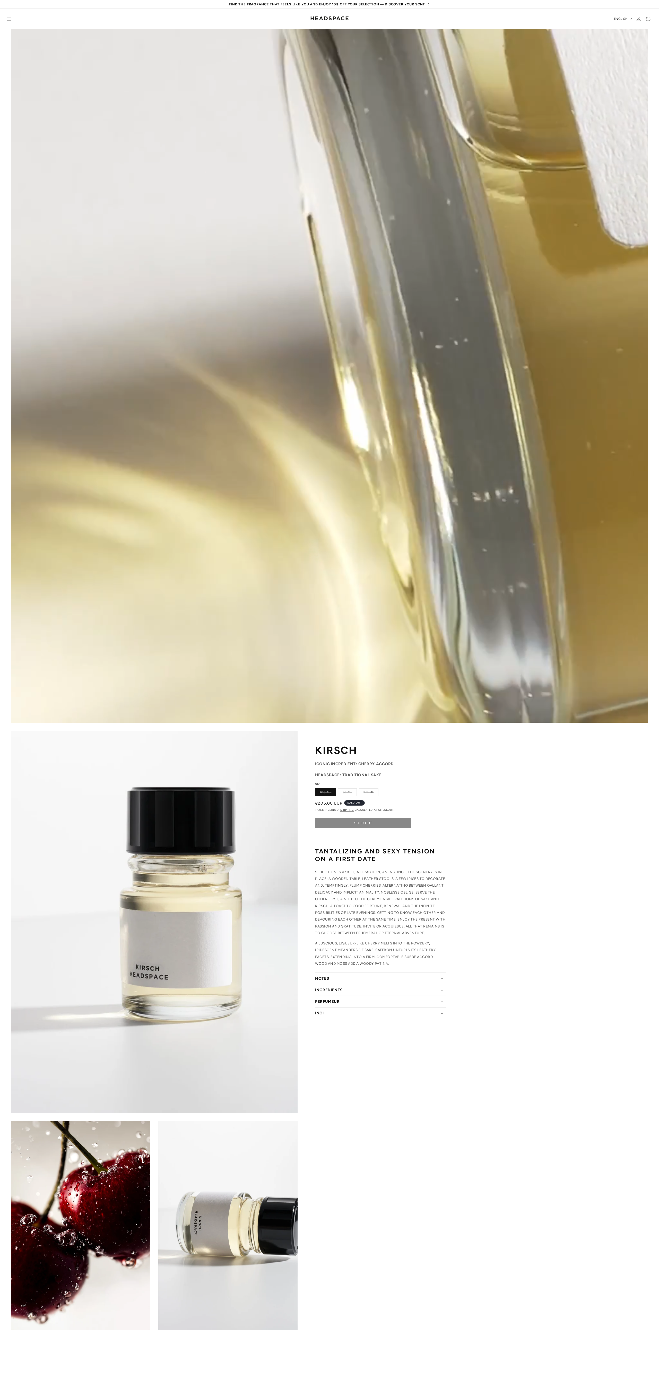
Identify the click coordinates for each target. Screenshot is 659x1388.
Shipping (347, 809)
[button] (9, 18)
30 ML (350, 793)
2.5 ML (370, 793)
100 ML (328, 793)
